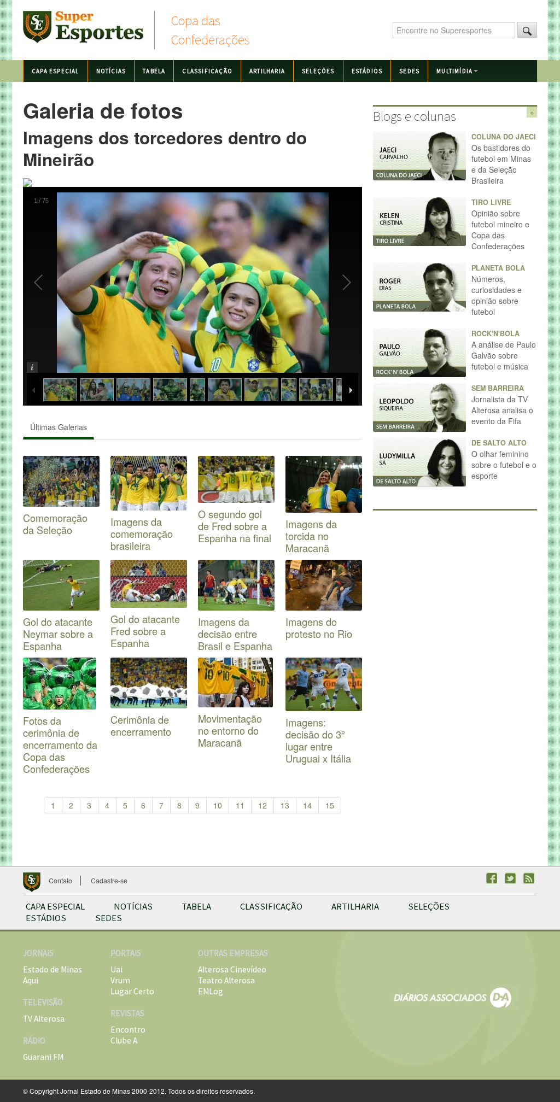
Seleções (318, 71)
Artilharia (267, 71)
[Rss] (528, 878)
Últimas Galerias (58, 426)
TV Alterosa (44, 1018)
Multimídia (454, 71)
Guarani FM (43, 1057)
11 (240, 805)
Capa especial (55, 71)
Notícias (111, 71)
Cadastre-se (109, 881)
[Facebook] (491, 878)
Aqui (30, 980)
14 (307, 805)
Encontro (127, 1029)
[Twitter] (510, 878)
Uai (116, 969)
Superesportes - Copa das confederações (83, 27)
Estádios (367, 71)
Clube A (123, 1040)
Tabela (154, 71)
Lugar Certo (132, 991)
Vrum (120, 980)
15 (329, 805)
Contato (60, 881)
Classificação (207, 71)
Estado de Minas (52, 969)
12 (262, 805)
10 (217, 805)
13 (285, 805)
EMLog (210, 991)
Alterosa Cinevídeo (232, 969)
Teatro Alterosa (226, 980)
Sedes (409, 71)
